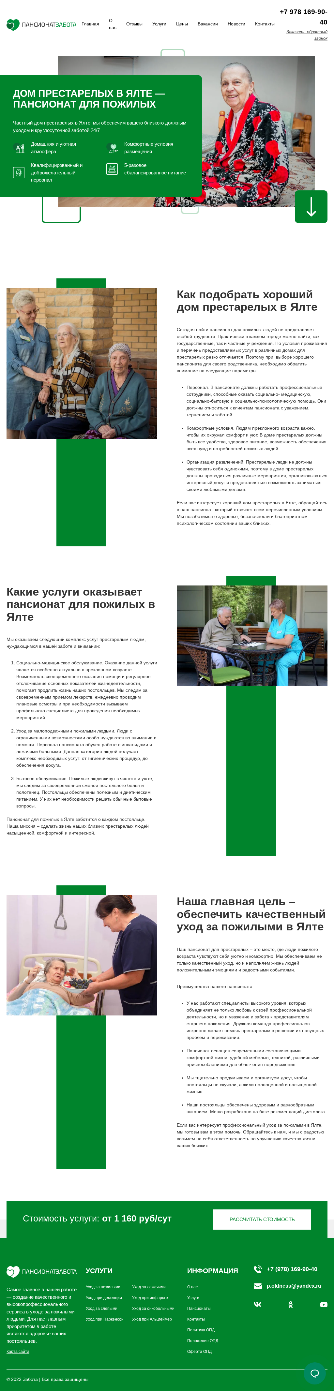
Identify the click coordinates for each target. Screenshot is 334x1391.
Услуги (159, 23)
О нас (192, 1287)
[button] (315, 1373)
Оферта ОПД (199, 1351)
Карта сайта (18, 1351)
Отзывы (134, 23)
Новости (236, 23)
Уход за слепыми (101, 1308)
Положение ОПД (202, 1341)
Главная (90, 23)
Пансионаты (199, 1308)
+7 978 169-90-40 (303, 17)
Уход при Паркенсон (105, 1319)
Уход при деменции (104, 1297)
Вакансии (208, 23)
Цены (182, 23)
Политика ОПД (201, 1330)
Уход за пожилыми (103, 1287)
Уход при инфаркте (150, 1297)
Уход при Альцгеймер (152, 1319)
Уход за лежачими (149, 1287)
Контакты (265, 23)
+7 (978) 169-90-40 (292, 1269)
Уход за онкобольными (153, 1308)
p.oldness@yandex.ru (294, 1286)
